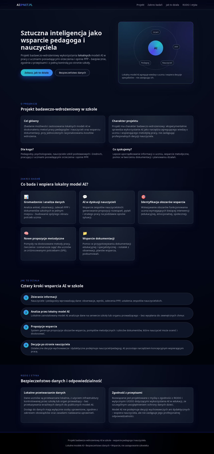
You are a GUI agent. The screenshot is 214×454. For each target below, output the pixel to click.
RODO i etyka (190, 4)
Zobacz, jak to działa (37, 72)
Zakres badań (155, 4)
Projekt (140, 4)
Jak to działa (172, 4)
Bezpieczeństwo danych (72, 72)
